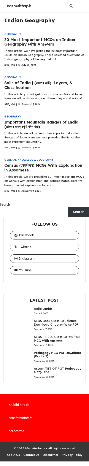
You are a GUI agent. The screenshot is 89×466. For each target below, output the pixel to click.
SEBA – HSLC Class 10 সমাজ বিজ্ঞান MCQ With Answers (56, 338)
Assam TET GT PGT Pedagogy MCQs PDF (57, 370)
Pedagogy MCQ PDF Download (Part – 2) (57, 354)
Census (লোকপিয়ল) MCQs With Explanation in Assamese (43, 168)
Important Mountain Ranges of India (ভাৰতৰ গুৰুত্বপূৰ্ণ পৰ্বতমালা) (41, 124)
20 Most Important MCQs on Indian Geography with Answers (39, 42)
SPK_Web (10, 65)
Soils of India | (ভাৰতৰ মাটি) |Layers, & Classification (38, 85)
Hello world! (43, 309)
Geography (12, 34)
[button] (71, 6)
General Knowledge (19, 159)
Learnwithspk (17, 5)
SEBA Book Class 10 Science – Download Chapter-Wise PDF (56, 323)
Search (5, 204)
